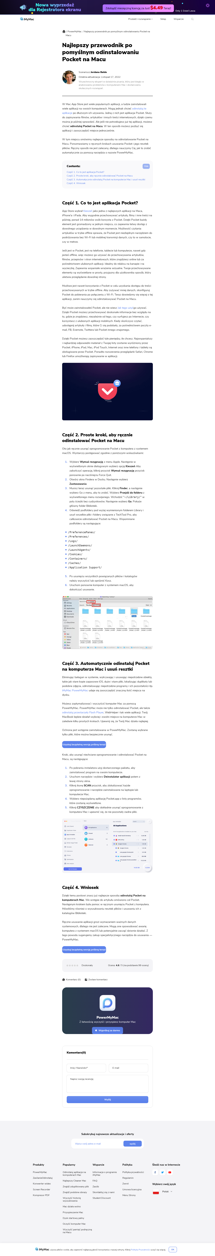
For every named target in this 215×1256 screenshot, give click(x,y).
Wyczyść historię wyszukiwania (72, 1199)
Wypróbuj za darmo (109, 1030)
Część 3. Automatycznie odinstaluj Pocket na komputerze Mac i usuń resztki (106, 179)
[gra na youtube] (170, 1172)
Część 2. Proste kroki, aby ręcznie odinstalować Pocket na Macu (100, 175)
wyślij (132, 1144)
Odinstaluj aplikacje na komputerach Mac (74, 1174)
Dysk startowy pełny (73, 1218)
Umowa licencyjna (131, 1189)
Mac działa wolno (72, 1206)
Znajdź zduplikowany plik (76, 1186)
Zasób (96, 1186)
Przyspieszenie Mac (73, 1212)
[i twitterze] (162, 1172)
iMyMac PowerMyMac (75, 690)
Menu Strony (129, 1195)
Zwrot (125, 1183)
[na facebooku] (155, 1172)
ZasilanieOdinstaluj (43, 1178)
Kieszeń (87, 211)
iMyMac (28, 19)
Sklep (163, 19)
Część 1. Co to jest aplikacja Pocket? (85, 172)
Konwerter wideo (42, 1183)
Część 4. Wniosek (76, 183)
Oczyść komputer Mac (74, 1223)
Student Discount (102, 1198)
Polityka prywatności (133, 1172)
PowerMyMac (75, 31)
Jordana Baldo (99, 72)
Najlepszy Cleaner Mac (74, 1180)
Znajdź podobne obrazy (75, 1192)
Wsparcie (179, 19)
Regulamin (128, 1178)
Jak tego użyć (125, 308)
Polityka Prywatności (140, 1249)
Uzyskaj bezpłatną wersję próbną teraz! (84, 744)
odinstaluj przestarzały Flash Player (83, 712)
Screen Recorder (41, 1189)
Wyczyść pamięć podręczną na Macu (77, 1231)
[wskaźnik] (64, 33)
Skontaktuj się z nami (104, 1192)
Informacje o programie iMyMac (105, 1174)
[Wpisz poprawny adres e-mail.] (99, 1144)
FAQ (95, 1180)
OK (172, 1249)
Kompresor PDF (41, 1195)
